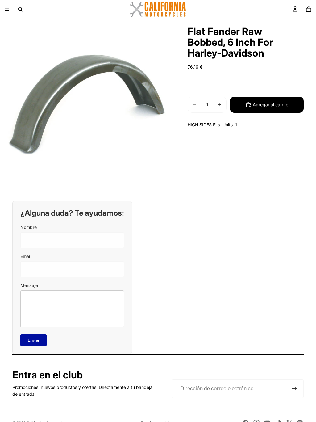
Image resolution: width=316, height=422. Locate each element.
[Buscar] (20, 9)
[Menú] (7, 9)
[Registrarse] (294, 388)
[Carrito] (308, 9)
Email (25, 256)
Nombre (28, 227)
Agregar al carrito (270, 104)
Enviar (33, 340)
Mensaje (29, 285)
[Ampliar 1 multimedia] (86, 105)
